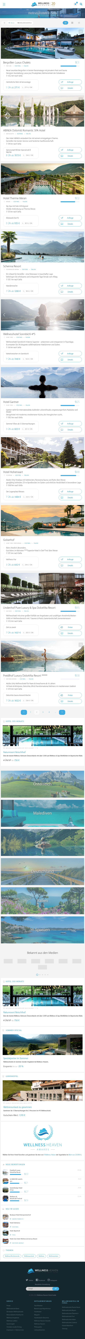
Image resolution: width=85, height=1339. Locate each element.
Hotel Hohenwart (13, 472)
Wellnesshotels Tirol (68, 1316)
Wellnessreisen (53, 1256)
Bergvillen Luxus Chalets (17, 62)
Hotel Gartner (11, 402)
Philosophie (38, 1327)
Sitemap (64, 1329)
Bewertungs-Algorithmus (42, 1309)
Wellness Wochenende (12, 1256)
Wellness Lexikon (12, 1321)
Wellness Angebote (13, 1318)
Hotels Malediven (67, 1325)
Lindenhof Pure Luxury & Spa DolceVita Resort (29, 607)
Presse (8, 1306)
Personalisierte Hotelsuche (15, 1315)
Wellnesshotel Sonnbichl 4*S (19, 334)
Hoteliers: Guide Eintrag (14, 1327)
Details (70, 88)
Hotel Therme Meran (15, 198)
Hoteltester (37, 1312)
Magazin (37, 1315)
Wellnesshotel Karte (13, 1309)
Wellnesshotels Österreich (70, 1313)
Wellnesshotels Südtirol (69, 1322)
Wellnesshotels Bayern (69, 1310)
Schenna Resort (12, 266)
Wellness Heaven (39, 1324)
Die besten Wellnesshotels (15, 1312)
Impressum (10, 1330)
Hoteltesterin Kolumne (41, 1318)
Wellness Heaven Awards (42, 1321)
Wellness (41, 1256)
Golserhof (8, 540)
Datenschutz (19, 1330)
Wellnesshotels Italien (69, 1319)
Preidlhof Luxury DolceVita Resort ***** (25, 675)
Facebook (41, 1280)
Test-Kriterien (38, 1306)
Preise (70, 627)
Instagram (53, 1280)
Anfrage (70, 82)
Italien (26, 66)
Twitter (30, 1280)
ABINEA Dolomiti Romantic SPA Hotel (24, 130)
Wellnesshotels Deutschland (71, 1307)
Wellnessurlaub (29, 1256)
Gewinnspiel (10, 1324)
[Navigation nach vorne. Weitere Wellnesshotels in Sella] (62, 712)
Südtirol (18, 66)
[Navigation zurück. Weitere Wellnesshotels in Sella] (24, 712)
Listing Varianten (39, 1330)
